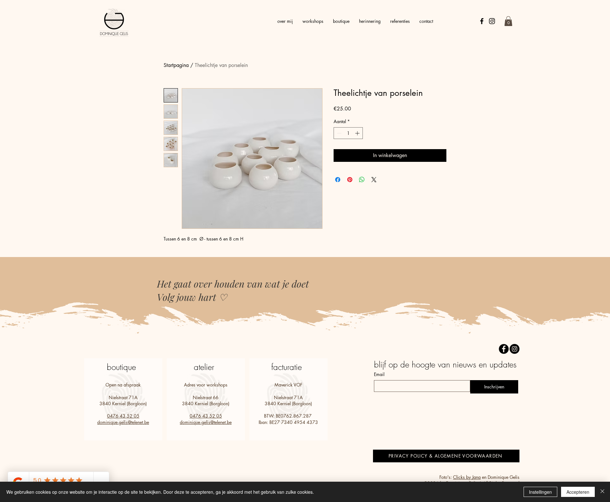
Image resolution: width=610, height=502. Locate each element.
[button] (508, 21)
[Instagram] (492, 21)
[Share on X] (374, 179)
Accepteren (577, 492)
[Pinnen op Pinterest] (350, 179)
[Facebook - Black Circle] (504, 349)
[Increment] (358, 133)
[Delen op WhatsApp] (362, 179)
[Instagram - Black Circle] (514, 349)
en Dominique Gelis (500, 477)
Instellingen (540, 492)
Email (379, 374)
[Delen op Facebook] (338, 179)
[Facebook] (482, 21)
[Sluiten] (602, 492)
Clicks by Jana (467, 477)
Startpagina (176, 65)
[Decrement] (338, 133)
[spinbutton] (348, 133)
